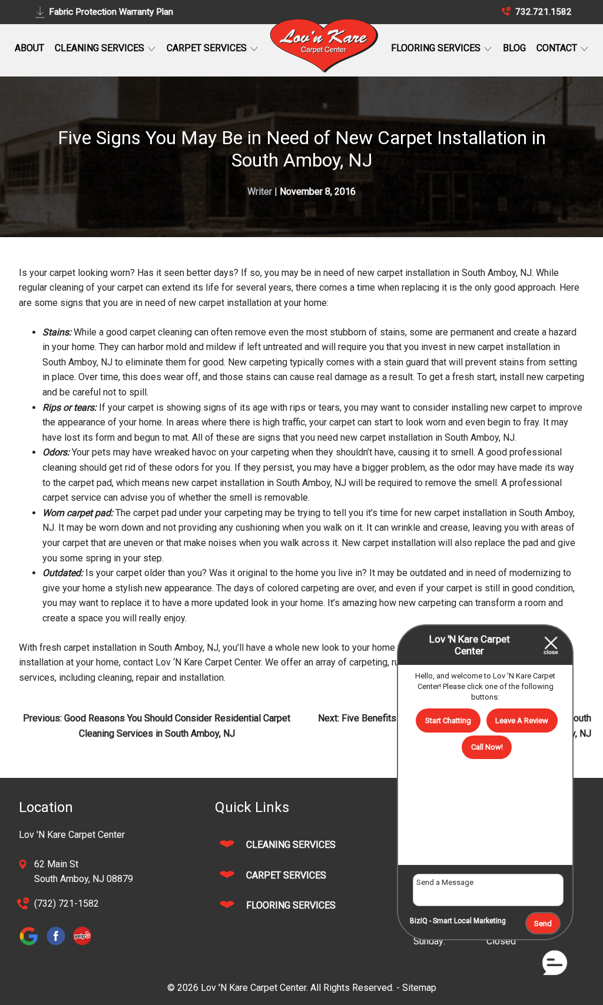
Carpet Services (208, 48)
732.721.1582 (542, 11)
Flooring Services (437, 48)
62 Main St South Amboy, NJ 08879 (83, 871)
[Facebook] (58, 944)
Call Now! (487, 747)
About (29, 48)
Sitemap (419, 987)
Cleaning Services (101, 48)
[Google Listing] (32, 944)
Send (543, 923)
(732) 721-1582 (66, 903)
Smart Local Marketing (469, 921)
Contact (557, 48)
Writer (259, 191)
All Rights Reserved (351, 987)
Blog (514, 48)
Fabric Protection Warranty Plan (111, 11)
